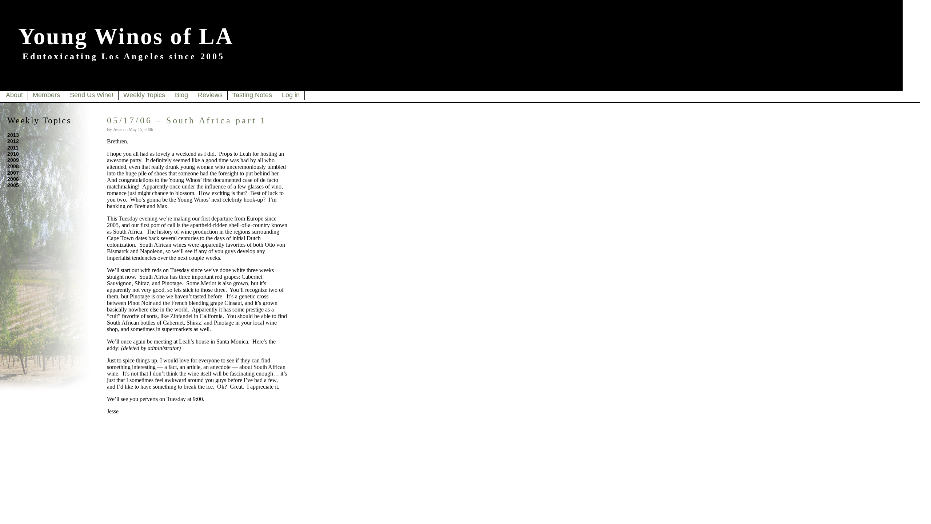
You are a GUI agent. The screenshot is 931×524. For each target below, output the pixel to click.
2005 (13, 185)
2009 (13, 160)
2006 (13, 179)
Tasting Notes (252, 95)
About (14, 95)
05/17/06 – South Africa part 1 (187, 120)
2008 (13, 166)
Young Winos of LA (125, 36)
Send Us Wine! (91, 95)
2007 (13, 173)
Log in (291, 95)
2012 (13, 141)
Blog (181, 95)
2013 (13, 135)
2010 (13, 154)
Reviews (210, 95)
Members (46, 95)
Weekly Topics (144, 95)
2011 (13, 148)
